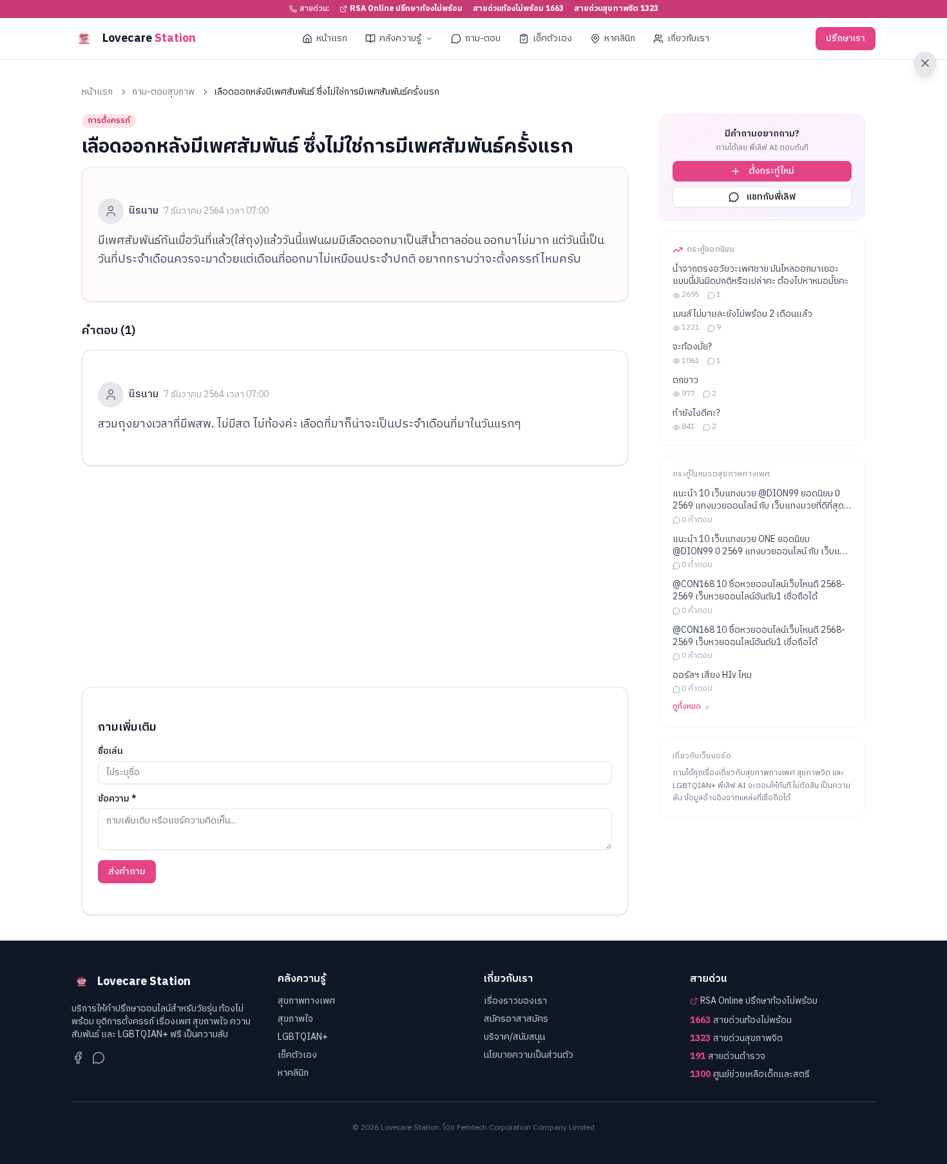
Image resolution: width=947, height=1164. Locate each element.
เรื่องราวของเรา (515, 1000)
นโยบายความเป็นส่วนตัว (528, 1054)
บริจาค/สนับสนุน (514, 1036)
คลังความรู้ (400, 38)
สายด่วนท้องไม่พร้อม (741, 1020)
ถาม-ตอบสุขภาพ (163, 92)
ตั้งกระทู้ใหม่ (771, 171)
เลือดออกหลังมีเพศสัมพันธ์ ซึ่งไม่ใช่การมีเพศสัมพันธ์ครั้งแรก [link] (326, 92)
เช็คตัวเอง (552, 38)
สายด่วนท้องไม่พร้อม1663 (518, 9)
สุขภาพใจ (295, 1018)
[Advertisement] (355, 576)
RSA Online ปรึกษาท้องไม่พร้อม (406, 9)
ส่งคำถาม (127, 871)
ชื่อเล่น (110, 751)
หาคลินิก (619, 38)
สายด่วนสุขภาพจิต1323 (616, 9)
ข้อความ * (117, 798)
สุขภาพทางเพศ (306, 1000)
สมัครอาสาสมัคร (516, 1018)
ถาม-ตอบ (483, 38)
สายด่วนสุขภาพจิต (736, 1038)
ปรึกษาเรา (845, 38)
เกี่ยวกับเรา (688, 38)
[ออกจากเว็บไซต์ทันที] (925, 63)
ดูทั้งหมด (687, 707)
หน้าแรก (331, 38)
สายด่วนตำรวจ (727, 1056)
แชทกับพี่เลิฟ (771, 196)
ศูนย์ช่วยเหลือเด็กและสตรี (750, 1074)
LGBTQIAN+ (303, 1036)
